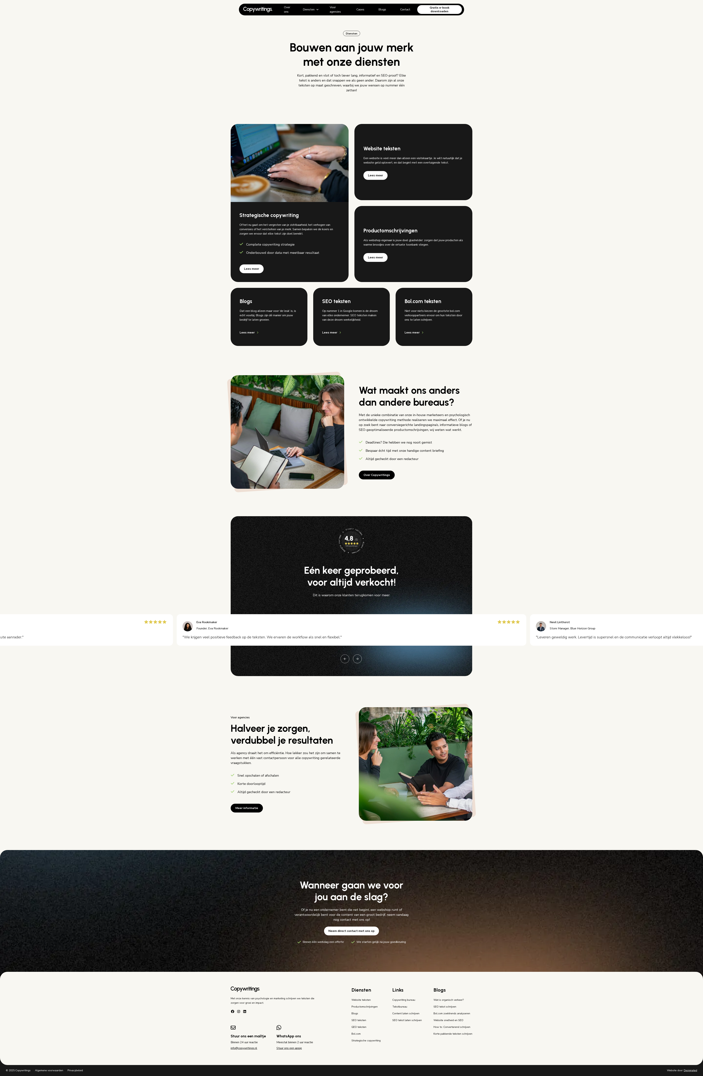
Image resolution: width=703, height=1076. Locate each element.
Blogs (382, 10)
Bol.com (356, 1034)
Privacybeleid (75, 1070)
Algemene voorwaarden (49, 1070)
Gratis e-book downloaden (439, 9)
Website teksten (361, 1000)
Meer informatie (246, 808)
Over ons (287, 9)
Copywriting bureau (403, 1000)
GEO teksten (359, 1027)
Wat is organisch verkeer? (449, 1000)
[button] (311, 9)
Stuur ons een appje (289, 1048)
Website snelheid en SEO (448, 1020)
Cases (360, 10)
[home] (258, 9)
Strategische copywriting (366, 1040)
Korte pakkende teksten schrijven (453, 1034)
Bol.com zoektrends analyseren (452, 1013)
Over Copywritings (377, 475)
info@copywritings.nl (244, 1048)
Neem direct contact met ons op (351, 931)
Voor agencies (335, 9)
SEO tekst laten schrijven (407, 1020)
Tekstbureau (399, 1006)
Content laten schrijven (405, 1013)
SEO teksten (359, 1020)
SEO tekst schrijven (445, 1006)
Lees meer (251, 269)
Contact (405, 10)
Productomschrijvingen (365, 1006)
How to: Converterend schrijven (452, 1027)
